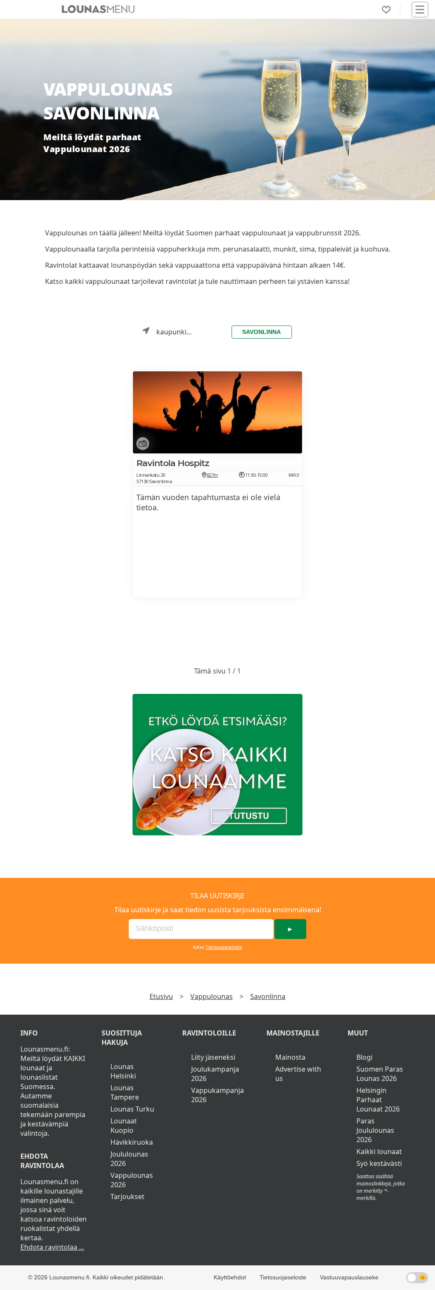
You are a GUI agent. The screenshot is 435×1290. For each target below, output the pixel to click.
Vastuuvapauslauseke (349, 1277)
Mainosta (290, 1057)
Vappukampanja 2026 (217, 1095)
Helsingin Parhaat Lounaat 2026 (378, 1100)
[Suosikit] (386, 10)
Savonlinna (261, 331)
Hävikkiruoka (131, 1142)
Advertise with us (298, 1073)
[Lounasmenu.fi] (217, 764)
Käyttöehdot (230, 1277)
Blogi (364, 1057)
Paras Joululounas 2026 (375, 1130)
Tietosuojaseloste (224, 947)
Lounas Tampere (124, 1092)
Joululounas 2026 (129, 1158)
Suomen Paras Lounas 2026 (379, 1073)
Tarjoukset (127, 1196)
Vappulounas (211, 996)
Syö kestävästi (379, 1163)
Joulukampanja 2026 (215, 1073)
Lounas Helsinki (123, 1071)
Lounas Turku (132, 1109)
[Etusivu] (98, 9)
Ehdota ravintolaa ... (52, 1247)
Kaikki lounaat (379, 1151)
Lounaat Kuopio (123, 1125)
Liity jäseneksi (213, 1057)
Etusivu (161, 996)
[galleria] (141, 445)
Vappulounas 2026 (131, 1180)
